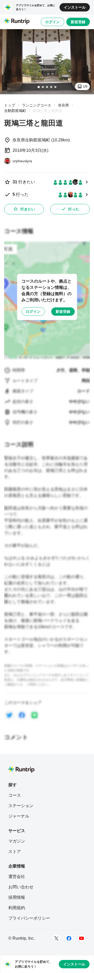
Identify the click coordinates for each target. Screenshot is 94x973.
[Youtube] (81, 938)
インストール (75, 7)
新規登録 (78, 22)
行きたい (27, 209)
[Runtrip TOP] (17, 21)
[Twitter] (56, 938)
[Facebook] (69, 938)
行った (73, 209)
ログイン (52, 22)
